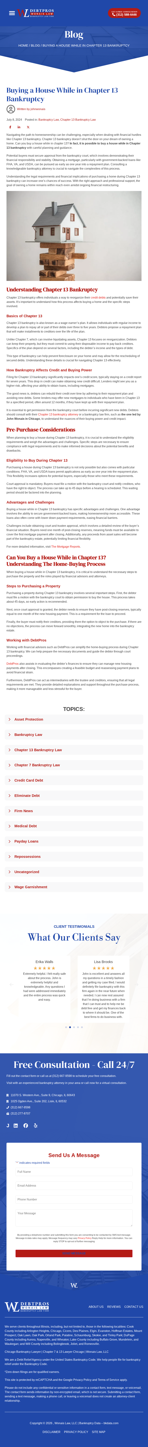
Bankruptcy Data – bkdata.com (98, 1423)
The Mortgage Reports (65, 546)
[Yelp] (35, 1125)
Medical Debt (25, 826)
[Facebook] (25, 1125)
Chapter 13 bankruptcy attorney (57, 414)
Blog (35, 45)
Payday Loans (26, 841)
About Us (96, 1306)
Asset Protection (28, 719)
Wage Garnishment (30, 887)
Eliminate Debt (27, 796)
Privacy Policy (85, 1238)
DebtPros (12, 663)
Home (23, 45)
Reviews (114, 1306)
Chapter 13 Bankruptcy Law (78, 119)
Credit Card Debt (28, 780)
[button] (12, 13)
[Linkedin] (15, 1125)
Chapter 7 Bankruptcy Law (37, 765)
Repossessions (27, 857)
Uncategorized (26, 872)
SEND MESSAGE (74, 1253)
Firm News (23, 811)
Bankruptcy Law (48, 119)
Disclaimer (51, 1432)
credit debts (98, 297)
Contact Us (133, 1306)
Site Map (98, 1432)
